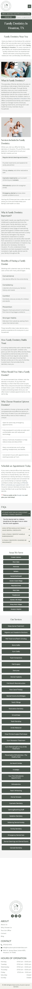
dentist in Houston (20, 98)
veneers (15, 180)
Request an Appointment (23, 17)
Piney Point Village (16, 604)
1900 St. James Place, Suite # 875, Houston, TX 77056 (16, 14)
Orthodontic (7, 185)
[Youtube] (19, 916)
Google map (21, 495)
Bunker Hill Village (16, 599)
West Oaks (16, 590)
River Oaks (16, 562)
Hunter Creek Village (16, 581)
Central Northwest (16, 576)
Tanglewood (16, 595)
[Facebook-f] (12, 916)
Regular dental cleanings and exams (15, 157)
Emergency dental (9, 193)
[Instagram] (16, 916)
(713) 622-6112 (8, 17)
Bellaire (16, 571)
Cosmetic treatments (10, 178)
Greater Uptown (16, 557)
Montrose (16, 566)
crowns (10, 170)
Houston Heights (16, 609)
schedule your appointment (15, 485)
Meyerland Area (16, 585)
